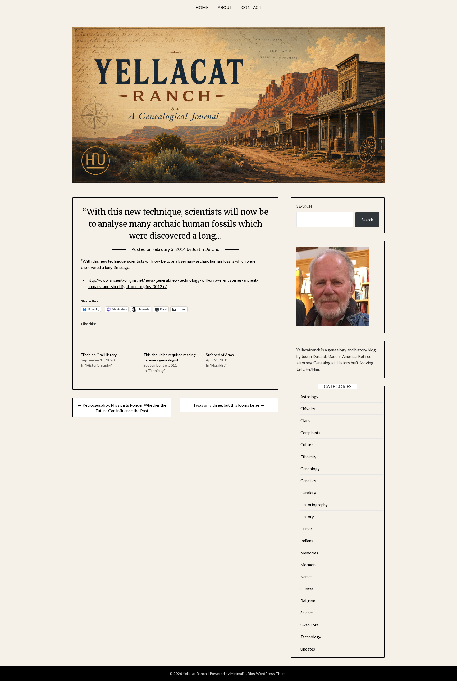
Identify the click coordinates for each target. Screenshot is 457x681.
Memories (309, 552)
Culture (307, 444)
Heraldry (308, 492)
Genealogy (310, 468)
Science (307, 612)
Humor (306, 528)
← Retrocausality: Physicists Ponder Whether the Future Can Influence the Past (121, 407)
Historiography (314, 504)
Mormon (308, 564)
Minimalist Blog (242, 673)
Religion (307, 600)
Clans (305, 420)
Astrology (309, 396)
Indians (306, 540)
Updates (307, 649)
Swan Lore (309, 624)
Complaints (310, 432)
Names (306, 576)
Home (202, 7)
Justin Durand (206, 249)
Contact (251, 7)
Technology (310, 636)
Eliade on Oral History (99, 354)
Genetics (308, 480)
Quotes (307, 588)
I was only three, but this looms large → (229, 404)
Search (304, 206)
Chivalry (307, 408)
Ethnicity (308, 456)
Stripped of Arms (220, 354)
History (307, 516)
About (225, 7)
